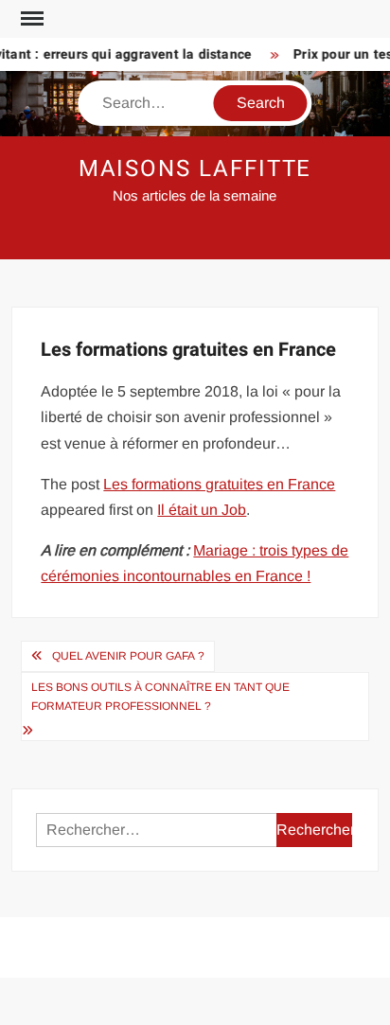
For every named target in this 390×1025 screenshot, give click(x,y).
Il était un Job (201, 510)
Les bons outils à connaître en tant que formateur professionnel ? (160, 696)
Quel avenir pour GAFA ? (128, 656)
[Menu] (30, 19)
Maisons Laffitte (195, 169)
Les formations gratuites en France (219, 484)
